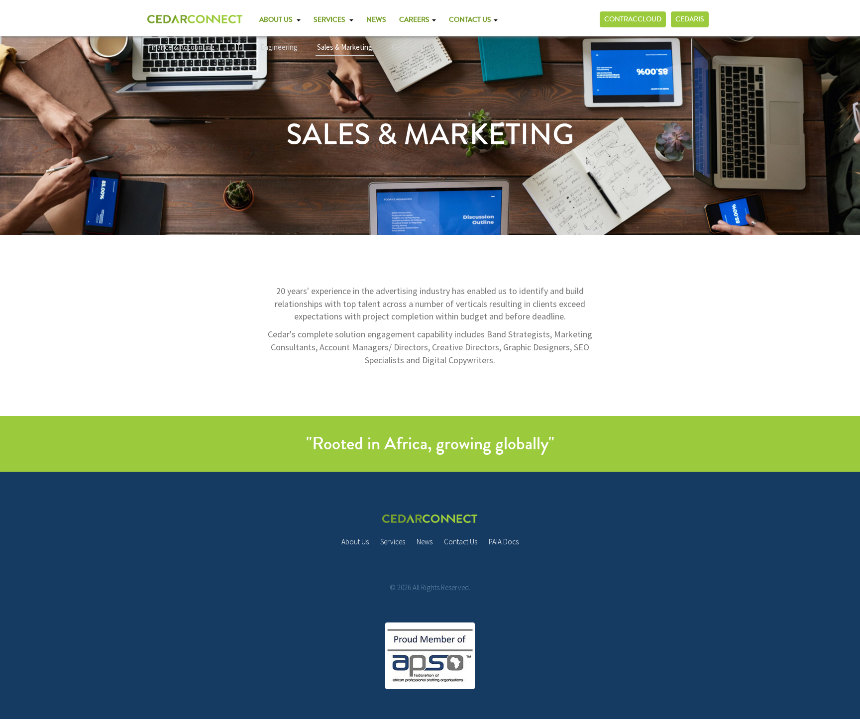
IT (237, 47)
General (404, 47)
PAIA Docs (504, 541)
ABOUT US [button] (277, 20)
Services (392, 541)
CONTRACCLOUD (632, 19)
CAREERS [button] (415, 20)
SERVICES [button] (331, 20)
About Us (355, 541)
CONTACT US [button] (471, 20)
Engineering (279, 47)
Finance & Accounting (181, 47)
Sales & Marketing (344, 47)
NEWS (376, 20)
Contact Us (460, 541)
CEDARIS (689, 19)
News (424, 541)
